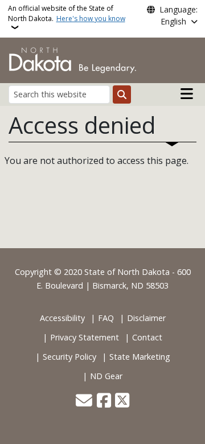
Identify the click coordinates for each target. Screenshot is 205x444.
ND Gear (106, 376)
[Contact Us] (84, 401)
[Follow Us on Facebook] (104, 401)
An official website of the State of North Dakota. (66, 13)
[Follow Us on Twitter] (122, 401)
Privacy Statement (84, 337)
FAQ (106, 318)
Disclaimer (146, 318)
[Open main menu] (186, 94)
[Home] (73, 59)
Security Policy (69, 356)
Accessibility (62, 318)
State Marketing (139, 356)
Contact (147, 337)
